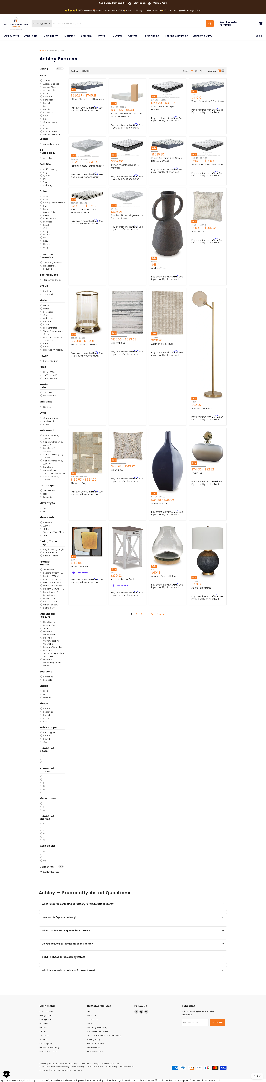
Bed (45, 106)
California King (50, 169)
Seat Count (47, 846)
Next (159, 614)
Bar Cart (47, 93)
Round (46, 715)
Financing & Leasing (97, 1027)
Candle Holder (50, 122)
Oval (45, 721)
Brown (46, 215)
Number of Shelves (47, 817)
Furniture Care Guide (97, 1031)
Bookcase (48, 112)
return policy (110, 976)
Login (259, 35)
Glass (46, 315)
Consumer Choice (52, 280)
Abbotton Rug (78, 483)
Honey (46, 234)
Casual (46, 424)
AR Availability (48, 151)
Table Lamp (49, 490)
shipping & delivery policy (182, 950)
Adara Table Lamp (201, 587)
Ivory (45, 241)
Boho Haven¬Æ (50, 592)
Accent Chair (49, 87)
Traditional (48, 421)
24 (192, 71)
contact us (206, 950)
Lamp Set (48, 497)
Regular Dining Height (53, 549)
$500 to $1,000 (50, 375)
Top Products (49, 274)
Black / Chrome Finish (54, 202)
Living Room (31, 35)
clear (61, 866)
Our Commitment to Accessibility (104, 1035)
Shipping (46, 401)
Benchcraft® (49, 448)
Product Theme (45, 563)
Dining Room (51, 35)
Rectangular (49, 732)
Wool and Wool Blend (54, 532)
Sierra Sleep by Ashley (54, 473)
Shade (44, 686)
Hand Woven (49, 622)
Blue (45, 205)
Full (44, 178)
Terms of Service (95, 1043)
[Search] (210, 23)
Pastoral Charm (51, 601)
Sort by (74, 71)
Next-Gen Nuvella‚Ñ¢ (53, 349)
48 (201, 71)
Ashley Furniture (51, 144)
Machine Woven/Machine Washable (51, 640)
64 (152, 614)
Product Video (45, 386)
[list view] (223, 71)
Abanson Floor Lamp (202, 408)
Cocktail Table (50, 131)
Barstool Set (49, 99)
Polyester (47, 522)
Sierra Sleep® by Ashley (51, 437)
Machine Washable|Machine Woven (52, 662)
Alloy (45, 196)
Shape (44, 703)
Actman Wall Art (79, 566)
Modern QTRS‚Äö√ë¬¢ (53, 588)
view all (60, 68)
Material (45, 300)
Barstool (47, 96)
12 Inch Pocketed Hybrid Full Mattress (125, 166)
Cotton (46, 529)
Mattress (69, 35)
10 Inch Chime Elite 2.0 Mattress (87, 99)
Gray (45, 231)
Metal (46, 308)
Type (43, 75)
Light (45, 691)
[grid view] (219, 71)
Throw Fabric (48, 517)
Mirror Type (47, 503)
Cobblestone (49, 218)
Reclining (47, 291)
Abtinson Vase (159, 503)
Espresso (47, 221)
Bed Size (45, 164)
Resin (45, 343)
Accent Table (49, 90)
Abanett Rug (118, 343)
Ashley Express (51, 872)
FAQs (89, 1023)
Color (43, 191)
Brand (44, 139)
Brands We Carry (203, 35)
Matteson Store (95, 1051)
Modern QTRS (49, 598)
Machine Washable (52, 647)
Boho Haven (49, 595)
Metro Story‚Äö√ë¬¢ (52, 585)
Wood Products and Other (53, 332)
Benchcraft (48, 467)
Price (43, 367)
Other (46, 324)
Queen (46, 175)
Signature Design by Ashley (53, 456)
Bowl (45, 115)
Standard (48, 294)
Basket (46, 103)
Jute (45, 535)
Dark (45, 694)
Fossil (46, 225)
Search (90, 1011)
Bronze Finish (49, 212)
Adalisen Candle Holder (163, 576)
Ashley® (47, 451)
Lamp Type (47, 485)
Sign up (217, 1022)
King (45, 172)
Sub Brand (47, 430)
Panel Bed (48, 676)
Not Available (49, 395)
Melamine (48, 318)
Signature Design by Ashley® (53, 443)
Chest (46, 128)
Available (47, 158)
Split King (47, 185)
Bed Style (46, 671)
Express (47, 407)
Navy (45, 247)
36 (196, 71)
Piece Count (48, 798)
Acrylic (46, 525)
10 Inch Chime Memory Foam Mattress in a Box (126, 115)
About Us (91, 1015)
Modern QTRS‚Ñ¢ (51, 576)
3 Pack (46, 80)
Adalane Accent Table (123, 579)
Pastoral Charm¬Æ (52, 579)
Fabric (46, 305)
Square (46, 708)
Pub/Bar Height (50, 555)
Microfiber (48, 312)
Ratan (46, 346)
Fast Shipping (152, 35)
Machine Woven (51, 625)
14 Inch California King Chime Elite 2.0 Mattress (166, 159)
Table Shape (48, 727)
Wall (45, 508)
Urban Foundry (50, 604)
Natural (46, 244)
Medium (47, 697)
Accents (133, 35)
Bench (46, 109)
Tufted (46, 628)
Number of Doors (47, 749)
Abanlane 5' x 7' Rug (162, 343)
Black (46, 199)
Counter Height (50, 552)
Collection (47, 866)
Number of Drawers (47, 770)
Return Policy (93, 1047)
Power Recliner (50, 361)
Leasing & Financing (176, 35)
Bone (45, 209)
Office (102, 35)
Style (43, 413)
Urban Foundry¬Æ (52, 582)
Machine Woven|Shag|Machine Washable (54, 653)
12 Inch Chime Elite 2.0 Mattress (207, 101)
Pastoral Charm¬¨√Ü (53, 573)
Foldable (47, 680)
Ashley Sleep (49, 470)
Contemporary (50, 418)
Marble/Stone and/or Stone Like (53, 339)
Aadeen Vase (158, 268)
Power (44, 355)
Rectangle (48, 712)
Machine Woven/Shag (49, 633)
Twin (45, 182)
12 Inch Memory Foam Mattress (87, 165)
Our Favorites (11, 35)
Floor (45, 493)
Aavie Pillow (197, 231)
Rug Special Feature (48, 615)
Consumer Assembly (47, 256)
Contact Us (93, 1019)
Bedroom (86, 35)
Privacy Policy (93, 1039)
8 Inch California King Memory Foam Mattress (127, 217)
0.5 (44, 860)
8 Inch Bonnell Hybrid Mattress (207, 164)
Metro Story (49, 608)
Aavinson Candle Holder (84, 344)
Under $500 (49, 372)
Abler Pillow (117, 470)
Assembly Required (52, 262)
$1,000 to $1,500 (50, 378)
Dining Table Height (48, 543)
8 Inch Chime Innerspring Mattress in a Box (84, 211)
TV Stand (116, 35)
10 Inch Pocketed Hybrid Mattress (164, 108)
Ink (44, 237)
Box (45, 119)
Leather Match (50, 327)
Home (42, 50)
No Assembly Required (49, 267)
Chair (46, 125)
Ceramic (47, 321)
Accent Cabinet (51, 84)
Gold (45, 228)
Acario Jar (196, 473)
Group (44, 286)
